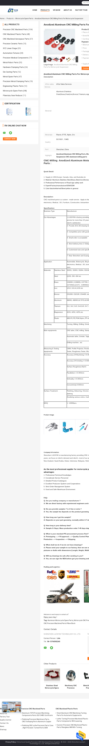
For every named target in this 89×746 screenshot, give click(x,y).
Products (45, 10)
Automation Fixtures (11, 53)
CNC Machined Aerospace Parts (16, 39)
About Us (68, 10)
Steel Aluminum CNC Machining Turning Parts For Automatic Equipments (72, 714)
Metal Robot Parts (10, 62)
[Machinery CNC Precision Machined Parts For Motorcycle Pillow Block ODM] (71, 675)
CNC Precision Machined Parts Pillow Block (59, 623)
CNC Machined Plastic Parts (14, 34)
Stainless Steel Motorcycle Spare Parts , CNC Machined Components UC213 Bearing (52, 687)
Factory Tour (81, 10)
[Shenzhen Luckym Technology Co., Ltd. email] (6, 133)
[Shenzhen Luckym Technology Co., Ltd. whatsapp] (12, 133)
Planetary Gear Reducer (12, 95)
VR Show (56, 10)
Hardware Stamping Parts (13, 67)
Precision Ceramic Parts (12, 44)
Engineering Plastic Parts (13, 86)
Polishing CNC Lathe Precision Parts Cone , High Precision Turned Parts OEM (37, 727)
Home (34, 10)
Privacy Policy (11, 742)
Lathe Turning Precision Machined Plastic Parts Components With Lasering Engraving (72, 720)
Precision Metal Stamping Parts (16, 81)
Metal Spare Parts (10, 77)
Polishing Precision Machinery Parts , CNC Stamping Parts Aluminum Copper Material (36, 720)
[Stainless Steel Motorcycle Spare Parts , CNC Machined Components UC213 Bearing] (52, 675)
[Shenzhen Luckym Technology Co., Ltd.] (12, 10)
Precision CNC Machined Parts (15, 29)
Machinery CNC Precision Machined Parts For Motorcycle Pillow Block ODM (71, 687)
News (2, 726)
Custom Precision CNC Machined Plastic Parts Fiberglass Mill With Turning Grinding (72, 726)
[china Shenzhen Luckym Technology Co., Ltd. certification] (9, 111)
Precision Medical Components (15, 58)
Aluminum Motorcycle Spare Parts (60, 620)
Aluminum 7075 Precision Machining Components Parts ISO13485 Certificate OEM (37, 714)
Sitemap (3, 729)
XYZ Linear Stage (10, 48)
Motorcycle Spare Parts (24, 18)
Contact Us (4, 723)
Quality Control (5, 720)
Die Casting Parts (10, 72)
